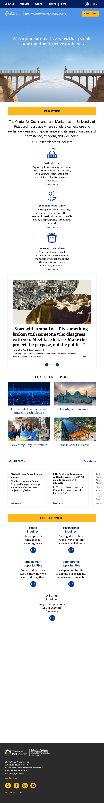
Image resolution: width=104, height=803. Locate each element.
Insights (51, 4)
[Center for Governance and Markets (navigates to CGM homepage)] (52, 752)
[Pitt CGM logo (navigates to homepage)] (35, 13)
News (63, 4)
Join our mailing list (13, 792)
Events (38, 4)
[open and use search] (87, 4)
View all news (89, 461)
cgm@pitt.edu (11, 778)
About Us (9, 4)
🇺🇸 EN (95, 4)
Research (24, 4)
